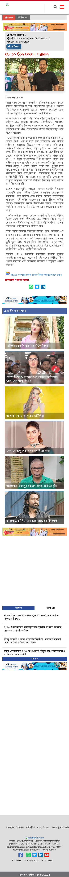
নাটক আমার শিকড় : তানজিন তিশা (27, 345)
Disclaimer (49, 860)
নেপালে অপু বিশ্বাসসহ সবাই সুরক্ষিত (28, 451)
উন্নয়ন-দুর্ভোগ (57, 827)
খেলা (39, 827)
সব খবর (34, 659)
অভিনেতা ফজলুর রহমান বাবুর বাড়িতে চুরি (31, 486)
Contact (18, 860)
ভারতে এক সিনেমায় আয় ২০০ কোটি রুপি (31, 521)
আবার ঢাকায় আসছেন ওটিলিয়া (25, 416)
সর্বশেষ (18, 608)
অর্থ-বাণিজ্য (31, 827)
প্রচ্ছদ (10, 18)
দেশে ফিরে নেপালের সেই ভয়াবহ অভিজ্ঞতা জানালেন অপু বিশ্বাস (32, 379)
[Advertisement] (34, 570)
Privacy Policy (32, 860)
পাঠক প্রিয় (50, 608)
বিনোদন (24, 18)
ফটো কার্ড (15, 46)
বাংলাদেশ (10, 827)
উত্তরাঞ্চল (20, 827)
